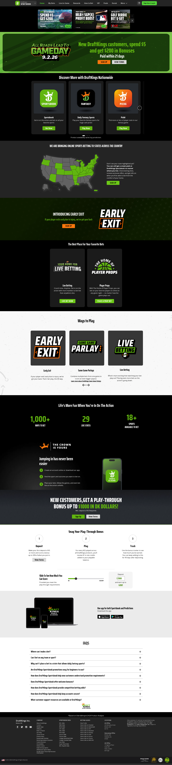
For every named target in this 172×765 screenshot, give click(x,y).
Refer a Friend (41, 730)
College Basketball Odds (66, 738)
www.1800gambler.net (143, 724)
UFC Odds (62, 729)
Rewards (76, 3)
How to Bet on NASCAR (87, 740)
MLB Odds (62, 727)
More (123, 3)
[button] (55, 19)
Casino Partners (41, 742)
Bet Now (48, 128)
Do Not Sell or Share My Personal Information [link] (46, 752)
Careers (39, 725)
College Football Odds (65, 740)
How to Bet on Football (86, 725)
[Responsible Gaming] (139, 3)
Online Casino (41, 746)
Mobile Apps (40, 727)
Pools (106, 3)
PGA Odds (62, 732)
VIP (98, 3)
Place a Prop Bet (104, 301)
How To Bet (83, 723)
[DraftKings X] (21, 727)
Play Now (86, 128)
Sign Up (104, 62)
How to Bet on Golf (85, 734)
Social (114, 3)
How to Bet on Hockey (86, 732)
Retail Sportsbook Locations (45, 740)
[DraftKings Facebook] (17, 727)
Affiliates (39, 729)
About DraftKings (42, 723)
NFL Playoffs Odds (64, 746)
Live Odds (62, 742)
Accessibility (40, 744)
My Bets (51, 3)
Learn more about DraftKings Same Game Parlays (86, 381)
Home (42, 3)
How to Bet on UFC (85, 729)
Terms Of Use (40, 734)
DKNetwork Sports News (44, 749)
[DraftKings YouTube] (30, 727)
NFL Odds (62, 723)
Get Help (39, 732)
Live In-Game (64, 3)
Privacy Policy (40, 736)
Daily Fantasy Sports (42, 748)
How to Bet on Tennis (86, 738)
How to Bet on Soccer (86, 736)
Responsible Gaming (42, 738)
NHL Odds (62, 730)
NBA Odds (62, 725)
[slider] (76, 578)
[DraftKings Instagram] (26, 727)
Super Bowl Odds (64, 744)
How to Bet (88, 3)
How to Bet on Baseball (87, 730)
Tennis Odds (62, 736)
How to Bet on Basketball (87, 727)
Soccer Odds (62, 734)
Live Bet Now (67, 301)
